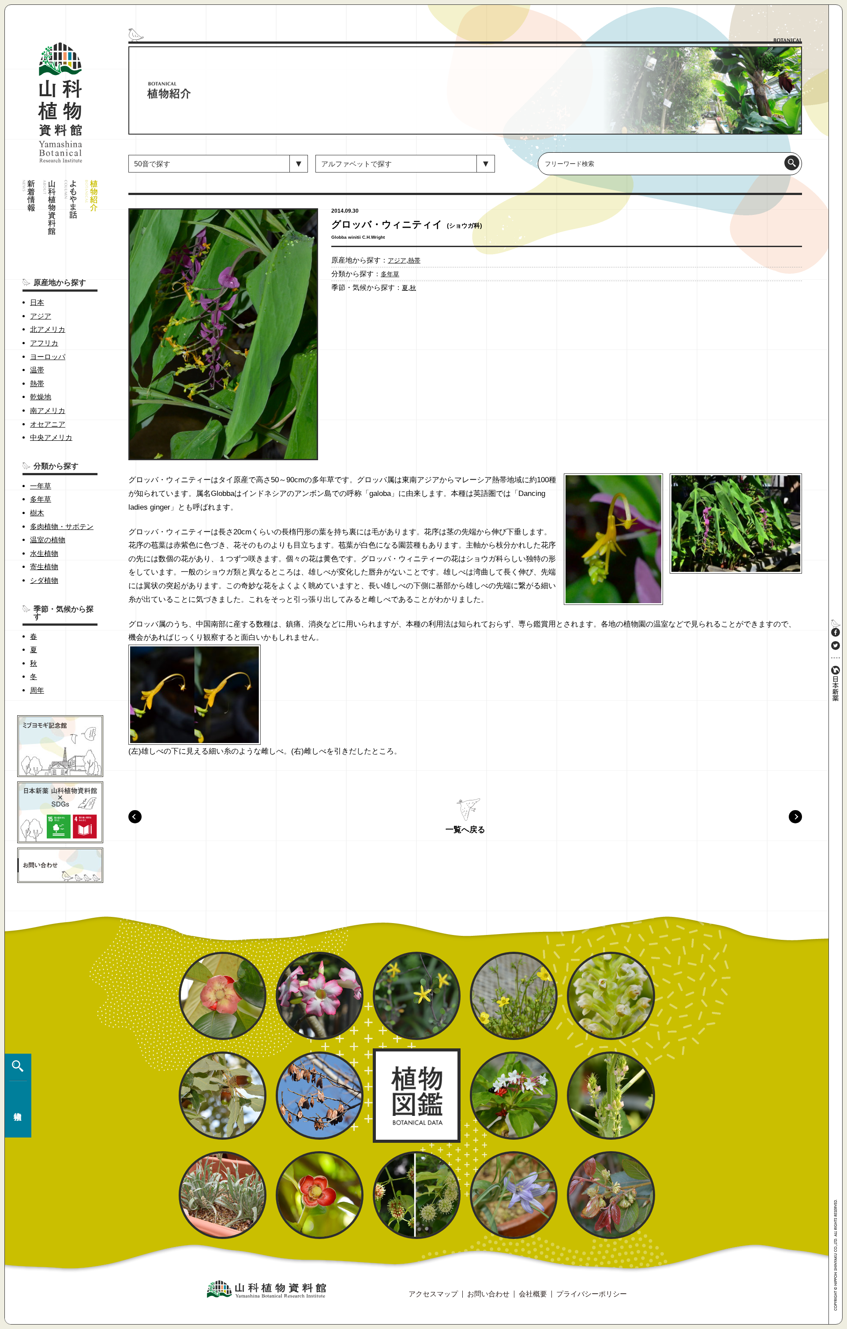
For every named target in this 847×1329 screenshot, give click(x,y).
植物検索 (15, 1096)
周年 (37, 690)
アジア (40, 316)
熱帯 (37, 383)
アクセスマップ (433, 1294)
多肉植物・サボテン (62, 526)
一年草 (40, 486)
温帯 (37, 370)
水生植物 (44, 553)
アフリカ (44, 343)
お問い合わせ (488, 1294)
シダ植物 (44, 580)
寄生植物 (44, 567)
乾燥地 (40, 397)
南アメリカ (47, 410)
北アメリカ (47, 329)
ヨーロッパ (47, 356)
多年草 (40, 499)
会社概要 (533, 1294)
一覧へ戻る (465, 829)
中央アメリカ (51, 437)
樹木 (37, 513)
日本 (37, 302)
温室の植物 (47, 540)
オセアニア (47, 424)
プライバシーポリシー (591, 1294)
